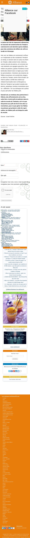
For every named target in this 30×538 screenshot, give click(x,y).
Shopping (4, 452)
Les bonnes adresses (6, 496)
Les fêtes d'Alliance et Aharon (8, 413)
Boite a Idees (5, 490)
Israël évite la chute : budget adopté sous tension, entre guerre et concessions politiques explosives (8, 230)
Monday (4, 477)
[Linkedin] (16, 371)
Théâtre (4, 443)
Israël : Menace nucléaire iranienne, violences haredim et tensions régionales (7, 245)
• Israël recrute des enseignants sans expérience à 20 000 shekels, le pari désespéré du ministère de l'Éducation (15, 266)
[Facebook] (12, 371)
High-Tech (4, 436)
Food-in (4, 451)
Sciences (4, 434)
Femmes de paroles (6, 439)
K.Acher (4, 519)
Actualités (3, 17)
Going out (4, 460)
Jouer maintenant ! (15, 346)
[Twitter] (9, 371)
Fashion (4, 445)
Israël (7, 125)
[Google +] (14, 371)
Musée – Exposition (6, 458)
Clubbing (4, 516)
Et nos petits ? (5, 518)
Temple (15, 125)
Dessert (4, 486)
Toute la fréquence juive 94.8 (8, 481)
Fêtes (4, 487)
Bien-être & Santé (6, 428)
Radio (4, 475)
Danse (4, 446)
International (5, 401)
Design (4, 515)
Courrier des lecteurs (6, 495)
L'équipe (4, 498)
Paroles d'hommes (6, 437)
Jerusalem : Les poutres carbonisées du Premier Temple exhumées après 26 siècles (7, 215)
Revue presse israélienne (7, 408)
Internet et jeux (5, 449)
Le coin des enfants (6, 472)
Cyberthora (5, 507)
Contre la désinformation (7, 404)
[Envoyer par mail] (18, 371)
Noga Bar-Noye (4, 127)
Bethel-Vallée (5, 478)
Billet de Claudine (6, 405)
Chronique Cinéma (6, 466)
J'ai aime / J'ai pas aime (7, 493)
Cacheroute (5, 417)
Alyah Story (5, 522)
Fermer (24, 8)
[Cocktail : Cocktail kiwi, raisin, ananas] (15, 323)
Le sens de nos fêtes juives (7, 411)
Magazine (4, 425)
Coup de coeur (5, 469)
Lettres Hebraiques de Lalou (8, 414)
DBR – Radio (5, 480)
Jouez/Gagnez (5, 521)
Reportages (5, 431)
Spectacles (5, 448)
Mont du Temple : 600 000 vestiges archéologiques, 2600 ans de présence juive (7, 222)
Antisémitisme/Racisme (7, 402)
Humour (4, 483)
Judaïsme (11, 125)
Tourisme (4, 454)
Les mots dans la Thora (7, 419)
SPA (3, 455)
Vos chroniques (5, 489)
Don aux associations (6, 501)
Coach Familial (5, 416)
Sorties (4, 440)
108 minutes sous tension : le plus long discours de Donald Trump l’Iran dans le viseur (8, 237)
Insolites (4, 484)
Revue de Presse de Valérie (8, 407)
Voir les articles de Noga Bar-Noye (15, 131)
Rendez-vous (5, 463)
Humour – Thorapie (6, 422)
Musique (4, 513)
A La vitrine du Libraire (7, 474)
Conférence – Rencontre (7, 512)
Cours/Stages (5, 457)
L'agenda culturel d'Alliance (7, 442)
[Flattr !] (21, 371)
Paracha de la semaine (7, 504)
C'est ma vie (5, 492)
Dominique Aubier (6, 510)
